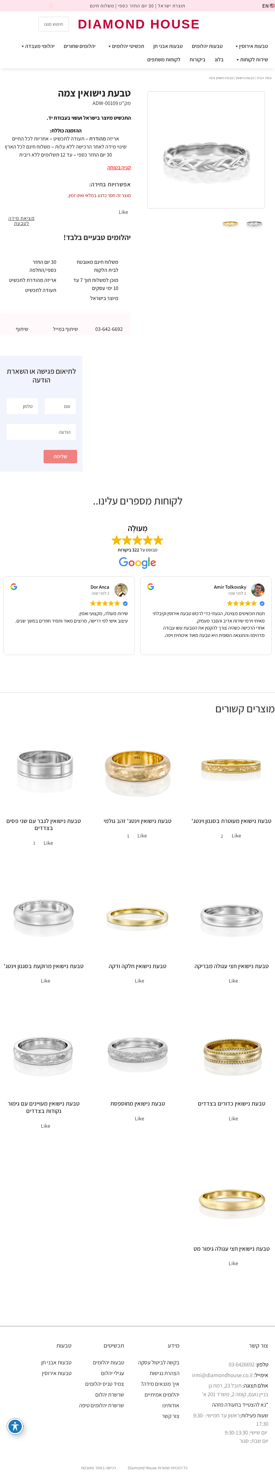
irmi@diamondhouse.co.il (222, 1375)
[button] (65, 320)
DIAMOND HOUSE (139, 24)
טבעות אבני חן (168, 46)
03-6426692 (242, 1364)
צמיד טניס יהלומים (104, 1384)
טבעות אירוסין (253, 46)
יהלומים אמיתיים (162, 1394)
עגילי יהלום (112, 1373)
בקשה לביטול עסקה (158, 1362)
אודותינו (170, 1405)
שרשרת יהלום (109, 1394)
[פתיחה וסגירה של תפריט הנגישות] (15, 1426)
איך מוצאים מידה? (160, 1384)
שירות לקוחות (254, 59)
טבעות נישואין (245, 77)
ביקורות (197, 59)
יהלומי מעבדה (40, 46)
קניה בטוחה (119, 167)
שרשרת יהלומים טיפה (101, 1405)
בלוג (219, 59)
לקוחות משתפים (163, 59)
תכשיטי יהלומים (128, 46)
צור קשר (170, 1416)
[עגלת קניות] (241, 23)
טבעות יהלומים (207, 46)
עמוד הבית (264, 77)
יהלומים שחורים (80, 46)
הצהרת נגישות (164, 1373)
